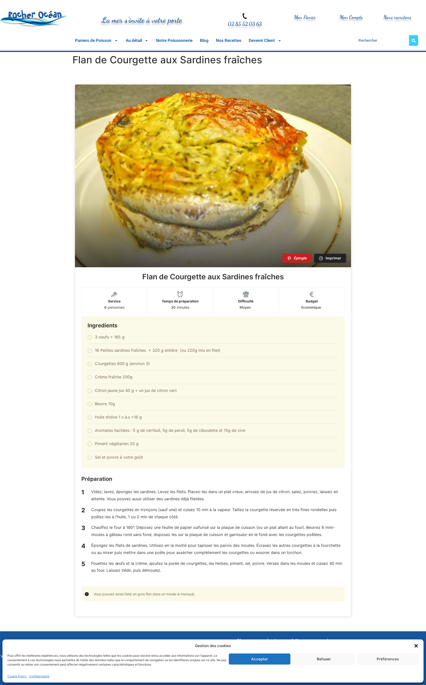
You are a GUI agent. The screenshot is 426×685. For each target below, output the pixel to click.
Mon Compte (351, 17)
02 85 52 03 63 (245, 24)
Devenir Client (262, 40)
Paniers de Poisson (93, 40)
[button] (416, 645)
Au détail (134, 40)
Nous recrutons (397, 17)
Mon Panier (305, 17)
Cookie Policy (17, 676)
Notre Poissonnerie (174, 40)
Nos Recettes (228, 40)
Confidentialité (39, 676)
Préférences (388, 659)
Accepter (259, 659)
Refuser (324, 659)
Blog (204, 40)
